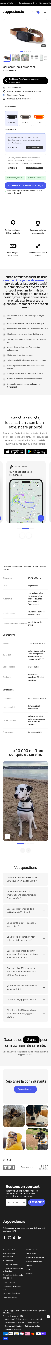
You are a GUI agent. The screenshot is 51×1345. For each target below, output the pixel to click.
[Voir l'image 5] (43, 58)
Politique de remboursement (28, 1323)
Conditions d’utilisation (13, 1326)
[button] (18, 528)
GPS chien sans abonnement (9, 1255)
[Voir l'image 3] (25, 58)
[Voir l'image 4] (34, 58)
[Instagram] (9, 1237)
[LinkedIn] (19, 1237)
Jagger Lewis (14, 1311)
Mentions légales (37, 1319)
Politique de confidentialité (13, 1316)
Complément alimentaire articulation (13, 1269)
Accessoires (8, 1260)
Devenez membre (10, 1297)
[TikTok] (14, 1237)
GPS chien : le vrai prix (11, 1293)
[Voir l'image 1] (7, 58)
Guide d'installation (34, 1261)
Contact (29, 1274)
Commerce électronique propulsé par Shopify (24, 1312)
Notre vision (31, 1253)
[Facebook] (4, 1237)
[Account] (32, 11)
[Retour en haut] (48, 1316)
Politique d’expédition (33, 1326)
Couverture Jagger (10, 1264)
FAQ (28, 1270)
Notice (29, 1265)
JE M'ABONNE (36, 1202)
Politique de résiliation (13, 1329)
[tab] (21, 51)
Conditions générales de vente (16, 1319)
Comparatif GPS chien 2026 (12, 1288)
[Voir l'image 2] (16, 58)
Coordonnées (10, 1323)
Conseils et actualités (35, 1257)
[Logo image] (13, 12)
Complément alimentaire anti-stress (13, 1276)
